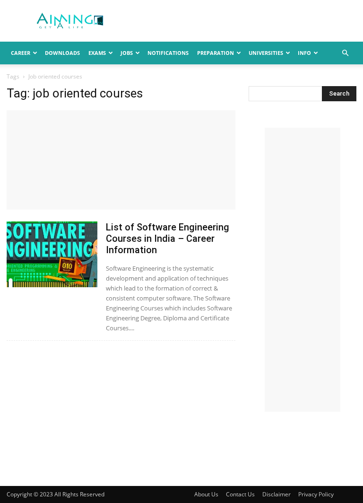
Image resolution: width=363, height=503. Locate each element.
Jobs (127, 52)
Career (20, 52)
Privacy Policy (316, 494)
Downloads (62, 52)
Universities (266, 52)
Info (304, 52)
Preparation (215, 52)
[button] (345, 53)
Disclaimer (276, 494)
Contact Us (240, 494)
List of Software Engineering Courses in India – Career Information (167, 238)
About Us (206, 494)
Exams (97, 52)
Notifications (168, 52)
